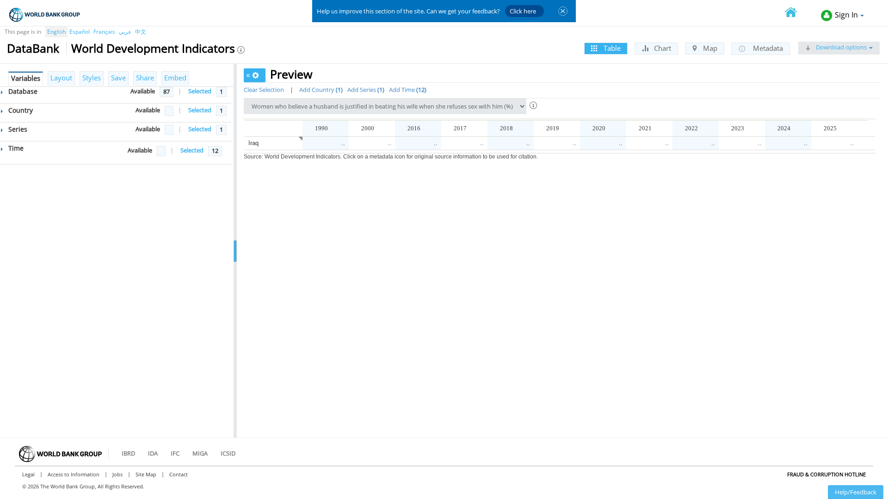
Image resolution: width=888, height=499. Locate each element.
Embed (175, 77)
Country (19, 110)
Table (611, 48)
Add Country (320, 89)
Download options (840, 47)
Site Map (146, 474)
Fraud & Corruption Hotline (826, 474)
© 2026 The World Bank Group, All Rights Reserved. (83, 486)
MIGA (200, 453)
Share (145, 77)
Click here (523, 11)
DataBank (33, 48)
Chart (661, 48)
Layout (61, 77)
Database (21, 91)
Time (15, 148)
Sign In (846, 15)
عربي (125, 32)
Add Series (364, 89)
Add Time (407, 89)
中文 (140, 32)
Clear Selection (264, 89)
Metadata (767, 48)
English (56, 32)
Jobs (117, 474)
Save (118, 77)
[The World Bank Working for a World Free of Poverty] (44, 14)
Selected (199, 91)
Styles (91, 77)
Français (104, 32)
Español (79, 32)
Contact (178, 474)
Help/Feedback (855, 492)
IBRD (128, 453)
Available (142, 91)
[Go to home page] (796, 13)
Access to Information (73, 474)
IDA (153, 453)
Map (709, 48)
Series (16, 129)
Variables (25, 78)
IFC (175, 453)
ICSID (228, 453)
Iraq (253, 143)
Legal (28, 474)
